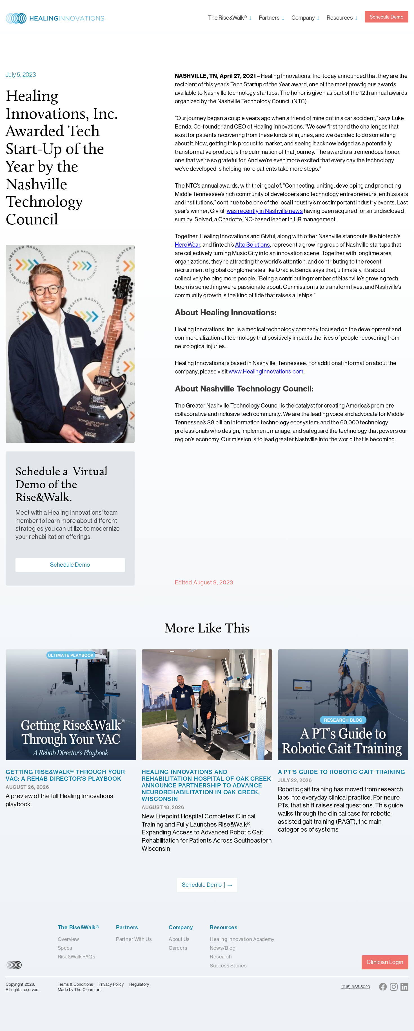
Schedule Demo (386, 17)
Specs (65, 948)
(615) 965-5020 (355, 986)
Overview (68, 939)
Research (221, 957)
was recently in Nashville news (265, 211)
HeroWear (188, 245)
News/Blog (222, 948)
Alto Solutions (252, 245)
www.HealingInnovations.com (266, 371)
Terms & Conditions (75, 984)
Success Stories (228, 966)
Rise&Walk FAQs (76, 957)
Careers (178, 948)
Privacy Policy (111, 984)
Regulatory (139, 984)
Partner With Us (134, 939)
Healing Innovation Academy (242, 939)
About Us (179, 939)
